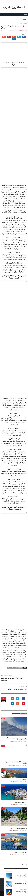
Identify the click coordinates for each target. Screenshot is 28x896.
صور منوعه (25, 873)
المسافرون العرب (14, 6)
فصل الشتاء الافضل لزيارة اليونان (21, 884)
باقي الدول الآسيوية (23, 889)
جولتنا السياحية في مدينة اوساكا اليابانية (21, 891)
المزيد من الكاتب (16, 713)
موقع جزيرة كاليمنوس (21, 779)
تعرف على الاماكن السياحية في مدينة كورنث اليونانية (16, 762)
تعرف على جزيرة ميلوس (21, 802)
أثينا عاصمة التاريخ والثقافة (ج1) (19, 828)
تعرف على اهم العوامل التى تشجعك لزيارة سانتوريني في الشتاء (16, 738)
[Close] (26, 870)
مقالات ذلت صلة (23, 713)
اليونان (24, 19)
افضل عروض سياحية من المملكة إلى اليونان (15, 667)
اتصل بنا (3, 893)
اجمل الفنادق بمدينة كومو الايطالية (17, 689)
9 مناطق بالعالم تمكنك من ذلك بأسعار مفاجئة (21, 876)
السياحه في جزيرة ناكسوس (20, 852)
